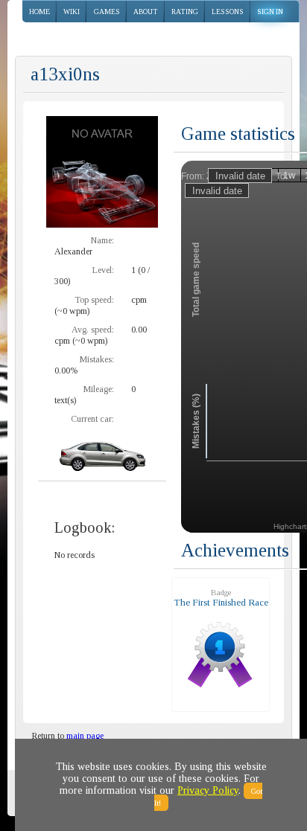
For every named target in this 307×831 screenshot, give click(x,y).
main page (85, 736)
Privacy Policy (207, 790)
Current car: (92, 419)
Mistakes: (97, 359)
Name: (102, 240)
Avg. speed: (93, 329)
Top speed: (94, 300)
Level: (103, 270)
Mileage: (98, 389)
